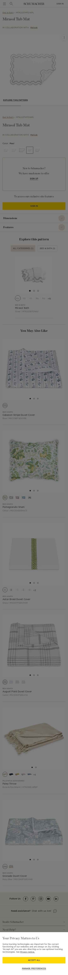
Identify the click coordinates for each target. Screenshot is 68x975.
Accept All (34, 960)
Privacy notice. (27, 952)
